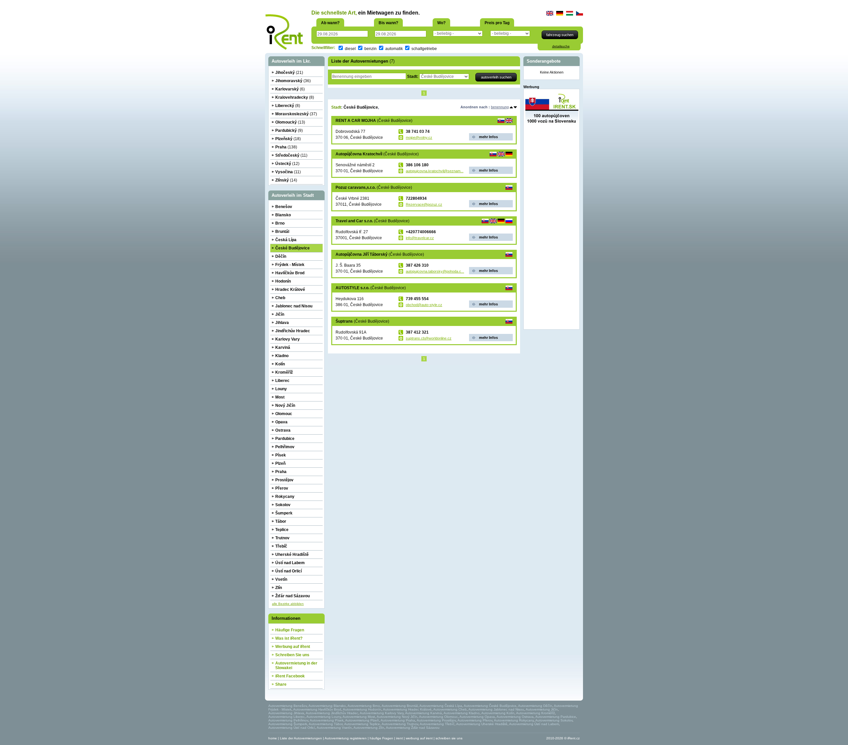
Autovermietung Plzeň (362, 720)
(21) (289, 72)
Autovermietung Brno (363, 706)
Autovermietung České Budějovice (490, 706)
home (272, 738)
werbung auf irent (419, 738)
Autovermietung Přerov (474, 720)
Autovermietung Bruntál (400, 706)
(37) (296, 114)
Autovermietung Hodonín (362, 709)
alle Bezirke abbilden (288, 604)
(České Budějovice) (374, 120)
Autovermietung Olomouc (438, 716)
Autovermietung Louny (323, 716)
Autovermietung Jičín (542, 709)
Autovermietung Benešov (287, 706)
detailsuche (561, 46)
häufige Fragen (381, 738)
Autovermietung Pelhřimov (288, 720)
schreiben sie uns (449, 738)
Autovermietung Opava (477, 716)
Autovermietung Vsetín (334, 727)
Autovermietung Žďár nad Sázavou (413, 727)
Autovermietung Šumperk (287, 724)
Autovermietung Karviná (423, 713)
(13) (290, 122)
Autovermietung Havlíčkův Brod (317, 709)
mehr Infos (488, 137)
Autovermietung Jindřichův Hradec (332, 713)
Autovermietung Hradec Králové (407, 709)
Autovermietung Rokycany (514, 720)
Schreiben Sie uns (292, 655)
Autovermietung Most (359, 716)
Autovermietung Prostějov (436, 720)
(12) (287, 163)
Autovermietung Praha (398, 720)
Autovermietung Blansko (327, 706)
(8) (294, 97)
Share (281, 684)
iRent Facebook (290, 676)
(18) (288, 138)
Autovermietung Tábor (326, 724)
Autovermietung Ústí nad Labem (534, 724)
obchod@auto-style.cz (424, 305)
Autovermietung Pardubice (555, 716)
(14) (286, 180)
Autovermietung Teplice (362, 724)
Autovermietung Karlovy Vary (381, 713)
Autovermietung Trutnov (400, 724)
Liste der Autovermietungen (301, 738)
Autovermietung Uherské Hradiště (481, 724)
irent (399, 738)
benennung (500, 107)
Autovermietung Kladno (462, 713)
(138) (286, 147)
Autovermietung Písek (327, 720)
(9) (289, 130)
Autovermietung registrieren (346, 738)
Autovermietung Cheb (450, 709)
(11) (291, 155)
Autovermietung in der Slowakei (296, 665)
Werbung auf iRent (292, 646)
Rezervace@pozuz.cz (424, 204)
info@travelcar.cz (420, 238)
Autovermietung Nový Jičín (397, 716)
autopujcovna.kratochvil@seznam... (434, 171)
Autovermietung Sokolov (553, 720)
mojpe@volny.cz (419, 137)
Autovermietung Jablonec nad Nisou (496, 709)
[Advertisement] (551, 228)
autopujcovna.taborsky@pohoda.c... (435, 271)
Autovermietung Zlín (368, 727)
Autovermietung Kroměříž (535, 713)
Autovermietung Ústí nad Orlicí (291, 727)
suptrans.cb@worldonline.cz (428, 338)
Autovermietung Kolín (497, 713)
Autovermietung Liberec (286, 716)
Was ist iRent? (288, 638)
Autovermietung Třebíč (437, 724)
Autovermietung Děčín (535, 706)
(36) (293, 81)
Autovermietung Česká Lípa (440, 706)
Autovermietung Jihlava (286, 713)
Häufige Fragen (289, 630)
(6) (290, 89)
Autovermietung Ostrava (515, 716)
